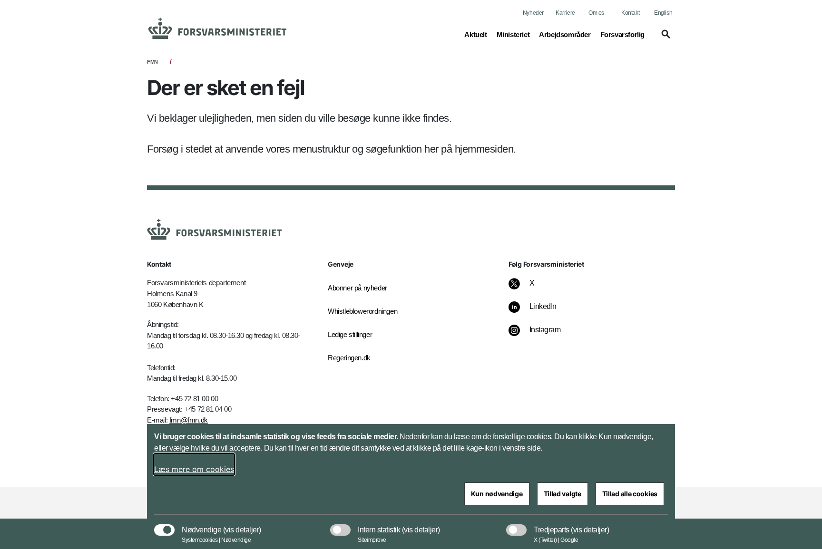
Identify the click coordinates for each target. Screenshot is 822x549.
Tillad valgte (562, 494)
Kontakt (630, 13)
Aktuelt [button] (475, 34)
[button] (664, 38)
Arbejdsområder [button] (564, 34)
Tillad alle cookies (629, 494)
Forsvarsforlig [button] (622, 34)
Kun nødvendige (497, 494)
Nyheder (533, 13)
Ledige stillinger (350, 334)
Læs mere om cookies (194, 469)
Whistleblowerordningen (362, 311)
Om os (596, 13)
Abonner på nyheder (357, 288)
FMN (152, 62)
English (663, 13)
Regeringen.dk (349, 358)
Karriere (565, 13)
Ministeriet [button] (513, 34)
